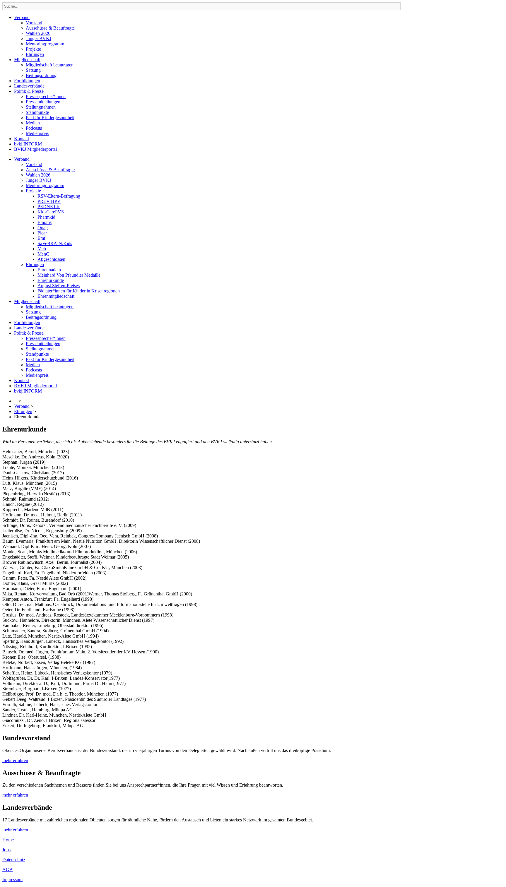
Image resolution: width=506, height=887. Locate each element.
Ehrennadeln (49, 269)
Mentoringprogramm (45, 43)
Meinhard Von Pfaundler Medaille (68, 275)
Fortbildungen (27, 80)
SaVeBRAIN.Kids (54, 243)
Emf (41, 238)
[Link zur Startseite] (16, 400)
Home (8, 839)
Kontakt (21, 138)
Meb (41, 248)
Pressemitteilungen (43, 101)
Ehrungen (35, 54)
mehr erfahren (15, 760)
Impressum (12, 879)
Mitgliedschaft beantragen (49, 64)
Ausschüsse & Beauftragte (50, 27)
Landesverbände (29, 85)
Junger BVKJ (38, 38)
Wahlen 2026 (38, 33)
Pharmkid (46, 217)
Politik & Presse (29, 91)
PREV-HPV (49, 201)
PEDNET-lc (48, 206)
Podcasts (34, 128)
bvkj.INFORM (28, 143)
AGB (7, 869)
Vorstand (34, 22)
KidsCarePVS (50, 211)
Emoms (44, 222)
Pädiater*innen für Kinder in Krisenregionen (78, 290)
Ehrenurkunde (50, 280)
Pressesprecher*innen (46, 96)
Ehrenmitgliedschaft (55, 296)
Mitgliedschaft (27, 59)
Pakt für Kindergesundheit (50, 117)
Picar (42, 232)
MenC (43, 253)
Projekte (33, 49)
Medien (33, 122)
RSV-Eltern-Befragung (58, 196)
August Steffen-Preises (58, 285)
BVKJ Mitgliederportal (35, 149)
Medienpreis (37, 133)
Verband (22, 17)
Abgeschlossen (51, 259)
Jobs (6, 849)
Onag (42, 227)
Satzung (33, 70)
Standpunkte (37, 112)
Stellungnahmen (41, 107)
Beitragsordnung (41, 75)
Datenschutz (13, 859)
